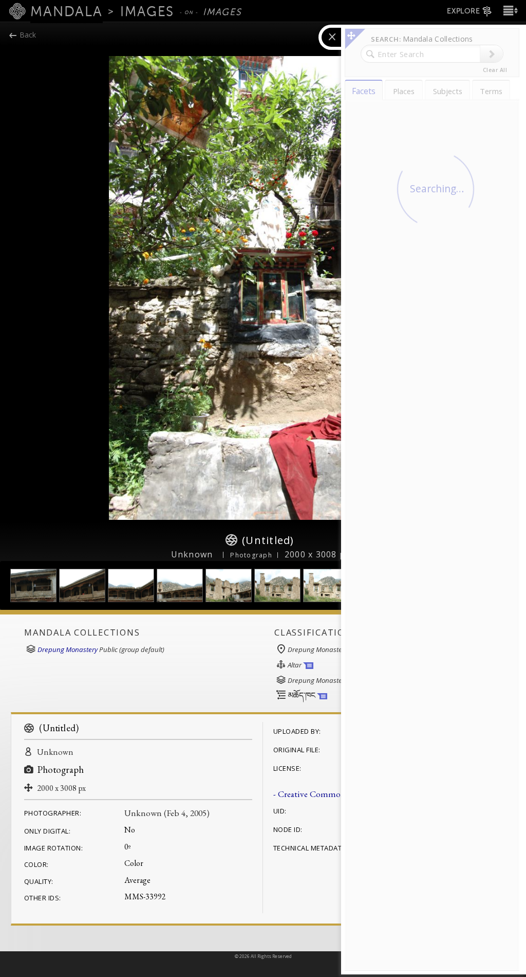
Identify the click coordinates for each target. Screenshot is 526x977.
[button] (509, 10)
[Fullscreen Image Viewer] (263, 288)
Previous (93, 288)
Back (26, 35)
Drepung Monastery (67, 649)
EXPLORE (463, 11)
